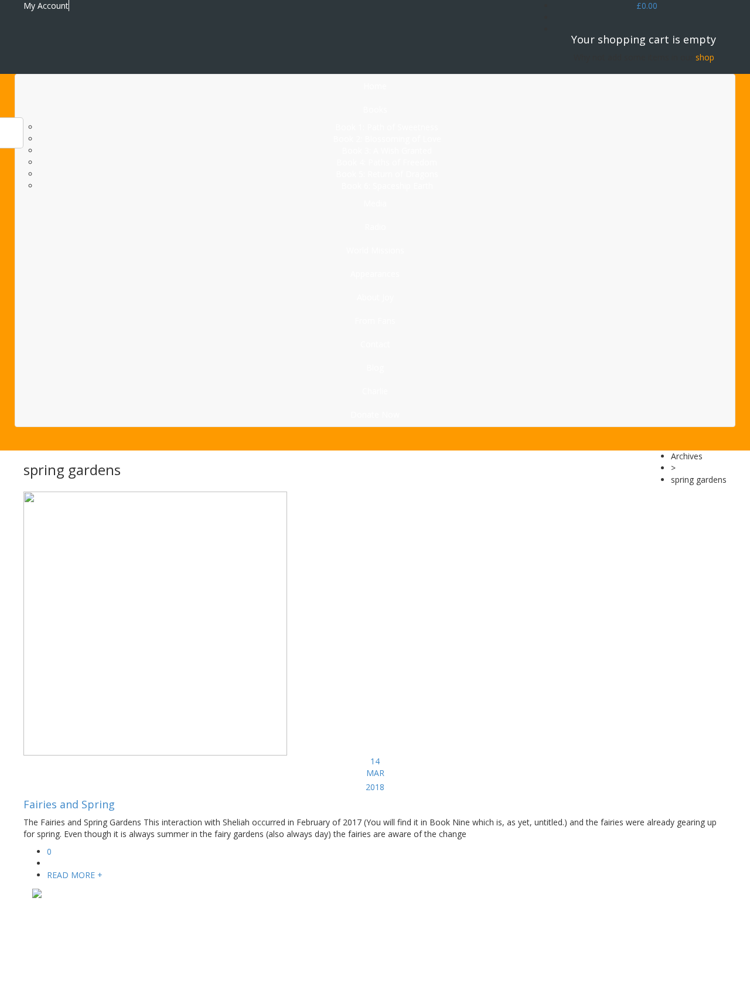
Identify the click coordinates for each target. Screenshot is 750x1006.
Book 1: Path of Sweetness (386, 127)
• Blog (418, 994)
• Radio (420, 935)
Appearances (375, 273)
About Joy (375, 297)
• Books (422, 923)
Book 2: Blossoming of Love (387, 138)
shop (705, 57)
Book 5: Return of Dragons (387, 173)
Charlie (375, 391)
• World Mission (436, 947)
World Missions (375, 250)
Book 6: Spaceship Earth (387, 185)
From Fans (375, 320)
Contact (375, 344)
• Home (421, 911)
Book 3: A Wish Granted (387, 150)
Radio (375, 226)
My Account (46, 5)
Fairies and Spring (69, 804)
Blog (375, 367)
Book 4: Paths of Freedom (386, 162)
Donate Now (375, 414)
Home (375, 86)
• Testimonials (434, 970)
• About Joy (428, 958)
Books (375, 109)
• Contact (424, 982)
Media (375, 203)
